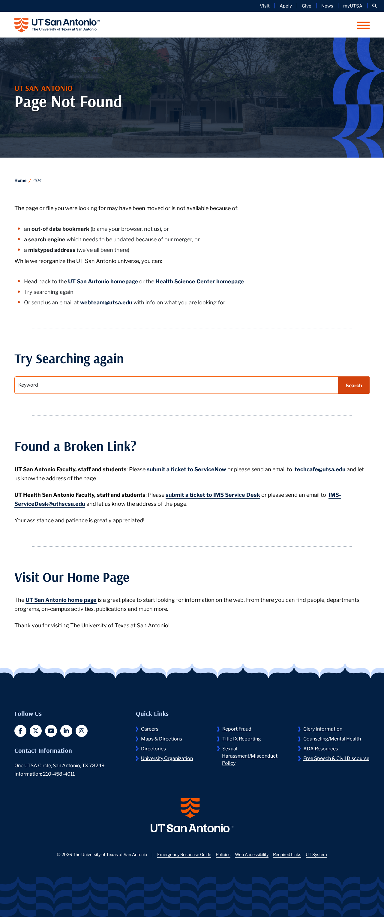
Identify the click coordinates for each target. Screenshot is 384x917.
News (327, 5)
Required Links (287, 854)
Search (354, 385)
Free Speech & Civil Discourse (336, 757)
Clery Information (322, 728)
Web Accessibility (251, 854)
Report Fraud (236, 728)
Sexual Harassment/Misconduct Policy (250, 755)
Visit (265, 5)
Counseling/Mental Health (332, 738)
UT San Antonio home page (61, 599)
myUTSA (352, 5)
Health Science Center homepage (199, 281)
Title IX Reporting (241, 738)
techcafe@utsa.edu (320, 469)
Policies (223, 854)
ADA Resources (320, 748)
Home (20, 180)
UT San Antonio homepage (103, 281)
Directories (153, 748)
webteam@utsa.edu (106, 302)
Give (306, 5)
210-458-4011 (59, 773)
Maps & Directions (161, 738)
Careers (149, 728)
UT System (316, 854)
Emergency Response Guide (184, 854)
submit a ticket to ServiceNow (186, 469)
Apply (286, 5)
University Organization (167, 757)
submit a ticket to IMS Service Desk (213, 494)
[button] (374, 5)
